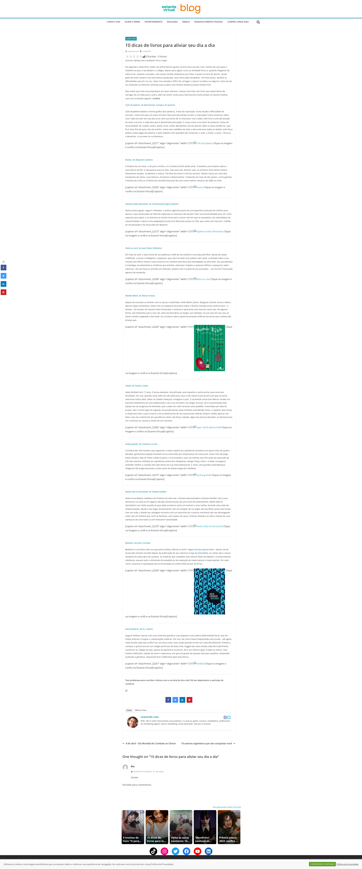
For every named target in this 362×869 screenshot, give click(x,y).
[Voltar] (123, 827)
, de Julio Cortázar (142, 543)
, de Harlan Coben (139, 385)
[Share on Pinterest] (189, 701)
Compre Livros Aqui (238, 21)
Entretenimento (153, 21)
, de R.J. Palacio (145, 629)
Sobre (129, 710)
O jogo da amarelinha (198, 553)
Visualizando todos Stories (227, 807)
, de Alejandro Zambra (142, 159)
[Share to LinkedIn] (182, 701)
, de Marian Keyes (146, 295)
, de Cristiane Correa (147, 444)
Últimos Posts (140, 710)
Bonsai (128, 159)
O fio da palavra (132, 105)
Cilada (128, 385)
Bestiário (129, 543)
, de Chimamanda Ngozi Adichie (163, 204)
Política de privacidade (347, 864)
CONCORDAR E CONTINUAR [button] (322, 864)
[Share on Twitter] (175, 701)
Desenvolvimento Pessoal (208, 21)
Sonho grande (131, 444)
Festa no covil (131, 248)
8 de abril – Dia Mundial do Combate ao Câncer (151, 743)
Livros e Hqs (113, 21)
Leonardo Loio (133, 51)
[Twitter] (229, 717)
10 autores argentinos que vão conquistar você (206, 743)
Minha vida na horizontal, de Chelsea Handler (145, 491)
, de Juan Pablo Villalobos (150, 248)
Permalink (160, 771)
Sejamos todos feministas (136, 204)
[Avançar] (238, 827)
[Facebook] (225, 717)
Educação (172, 21)
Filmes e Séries (132, 21)
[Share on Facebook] (168, 701)
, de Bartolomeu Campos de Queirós (157, 105)
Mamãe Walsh (131, 295)
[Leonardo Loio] (132, 718)
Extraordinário (131, 629)
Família (186, 21)
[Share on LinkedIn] (3, 286)
